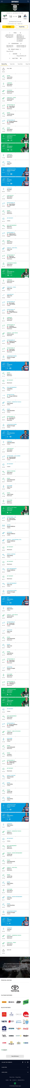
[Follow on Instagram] (27, 1062)
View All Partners (15, 1056)
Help (10, 1080)
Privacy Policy (18, 1077)
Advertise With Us (21, 1080)
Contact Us (14, 1080)
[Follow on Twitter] (25, 1062)
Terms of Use (11, 1077)
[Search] (28, 1)
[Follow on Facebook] (22, 1062)
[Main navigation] (2, 1)
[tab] (4, 64)
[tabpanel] (15, 511)
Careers (7, 1080)
